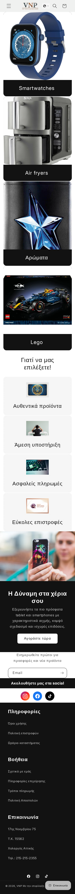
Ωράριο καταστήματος (24, 743)
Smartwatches (36, 88)
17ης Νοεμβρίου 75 (22, 829)
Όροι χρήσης (17, 723)
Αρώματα (36, 257)
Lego (37, 342)
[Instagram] (25, 696)
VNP (19, 885)
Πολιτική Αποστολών (23, 800)
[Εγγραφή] (62, 673)
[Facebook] (37, 696)
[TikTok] (49, 696)
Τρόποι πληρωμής (21, 791)
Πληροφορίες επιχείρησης (26, 781)
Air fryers (36, 173)
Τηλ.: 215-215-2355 (22, 858)
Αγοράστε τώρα (37, 638)
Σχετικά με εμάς (19, 771)
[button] (9, 6)
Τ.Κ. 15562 (16, 839)
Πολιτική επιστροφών (23, 733)
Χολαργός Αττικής (21, 848)
